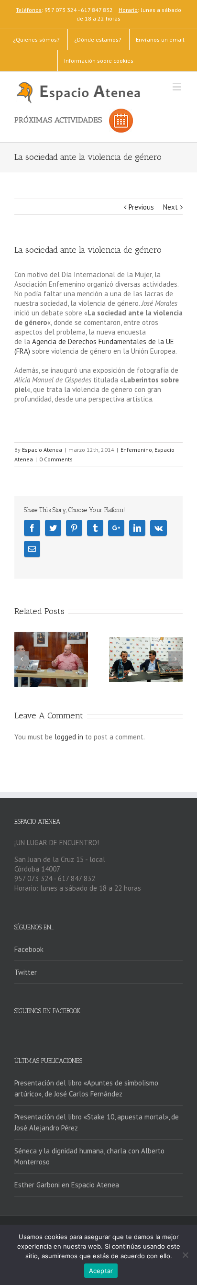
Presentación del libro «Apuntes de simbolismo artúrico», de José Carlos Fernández (86, 1088)
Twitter (25, 972)
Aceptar (101, 1270)
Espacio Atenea (42, 449)
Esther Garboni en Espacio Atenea (66, 1184)
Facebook (29, 949)
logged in (69, 736)
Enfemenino (136, 449)
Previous (141, 207)
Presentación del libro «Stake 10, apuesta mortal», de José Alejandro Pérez (96, 1122)
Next (170, 207)
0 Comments (56, 459)
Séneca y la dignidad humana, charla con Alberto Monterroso (89, 1156)
